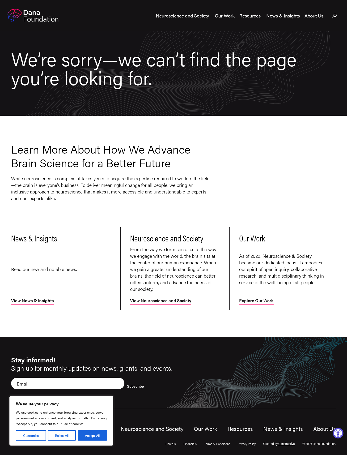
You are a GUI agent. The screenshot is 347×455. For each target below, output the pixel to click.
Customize (31, 435)
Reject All (61, 435)
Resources (240, 429)
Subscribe (135, 386)
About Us (324, 429)
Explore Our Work (256, 300)
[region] (61, 421)
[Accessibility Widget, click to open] (338, 433)
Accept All (92, 435)
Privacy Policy (247, 444)
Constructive (286, 443)
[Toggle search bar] (334, 16)
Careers (170, 444)
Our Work (205, 429)
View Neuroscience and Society (160, 300)
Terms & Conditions (217, 444)
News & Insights (283, 429)
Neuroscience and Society (152, 429)
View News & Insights (32, 300)
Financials (190, 444)
